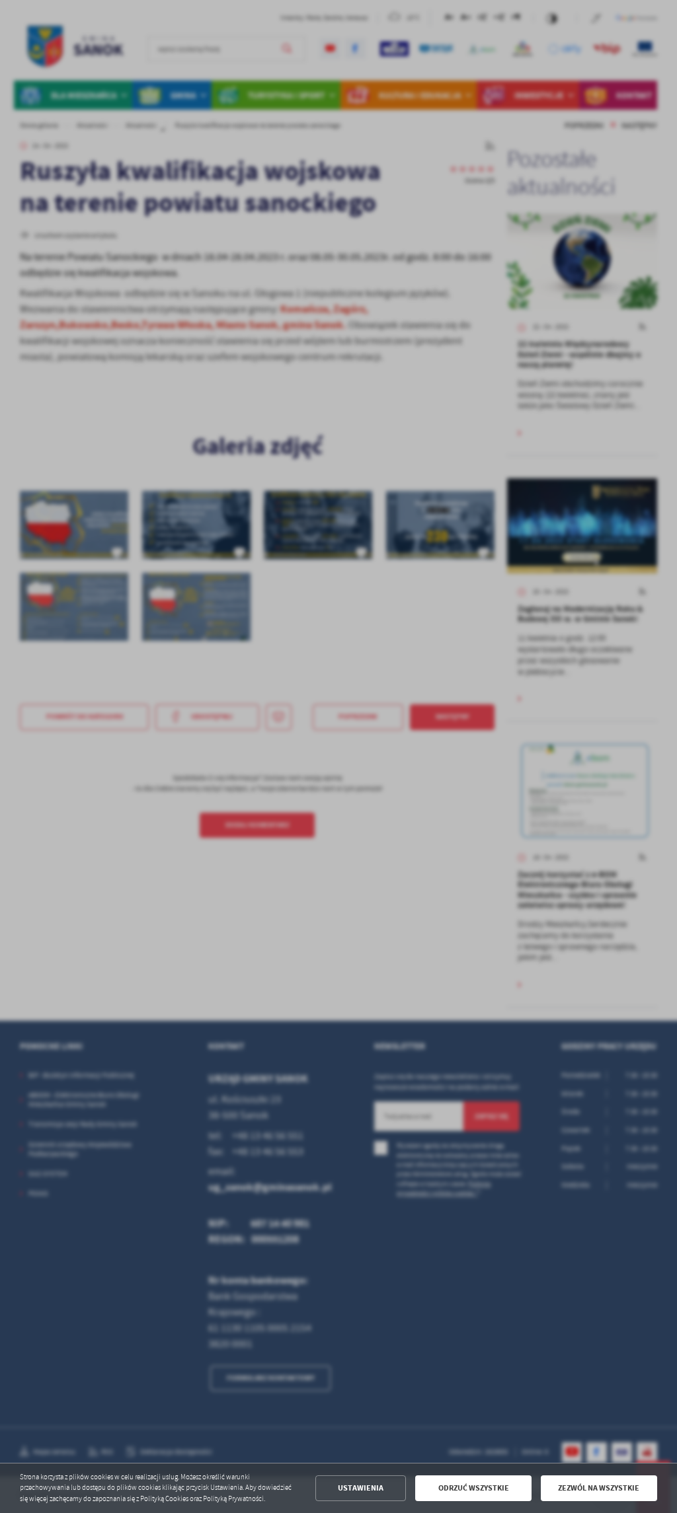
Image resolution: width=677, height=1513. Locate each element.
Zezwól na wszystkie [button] (598, 1488)
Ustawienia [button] (360, 1488)
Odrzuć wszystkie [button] (473, 1488)
